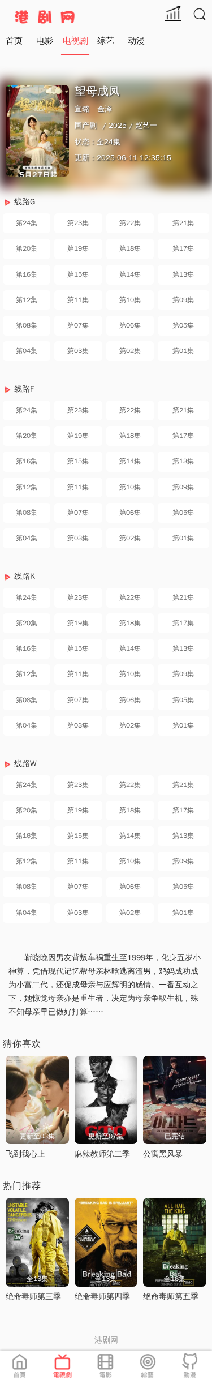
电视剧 (75, 41)
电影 (44, 41)
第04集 (26, 350)
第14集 (130, 274)
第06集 (130, 325)
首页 (14, 41)
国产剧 (86, 125)
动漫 (136, 41)
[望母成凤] (37, 131)
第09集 (183, 299)
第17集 (183, 248)
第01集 (183, 350)
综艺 (105, 41)
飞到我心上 (25, 1154)
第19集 (78, 248)
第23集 (78, 222)
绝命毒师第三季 (33, 1296)
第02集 (130, 350)
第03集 (78, 350)
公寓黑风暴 (163, 1154)
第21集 (183, 222)
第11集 (78, 299)
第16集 (26, 274)
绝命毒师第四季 (102, 1296)
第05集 (183, 325)
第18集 (130, 248)
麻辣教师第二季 (102, 1154)
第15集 (78, 274)
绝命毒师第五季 (170, 1296)
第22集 (130, 222)
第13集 (183, 274)
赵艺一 (146, 125)
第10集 (130, 299)
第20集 (26, 248)
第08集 (26, 325)
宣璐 (82, 109)
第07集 (78, 325)
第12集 (26, 299)
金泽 (104, 109)
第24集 (26, 222)
